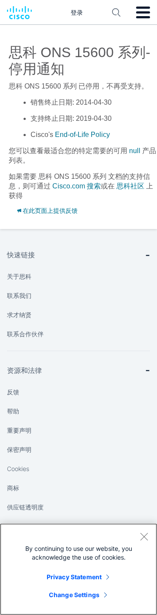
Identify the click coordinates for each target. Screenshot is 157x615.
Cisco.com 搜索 (76, 186)
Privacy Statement (74, 577)
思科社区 (130, 186)
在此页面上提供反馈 (50, 210)
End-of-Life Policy (82, 134)
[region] (78, 569)
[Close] (144, 536)
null (134, 150)
